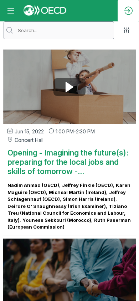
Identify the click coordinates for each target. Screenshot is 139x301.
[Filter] (126, 30)
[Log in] (128, 10)
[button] (10, 10)
